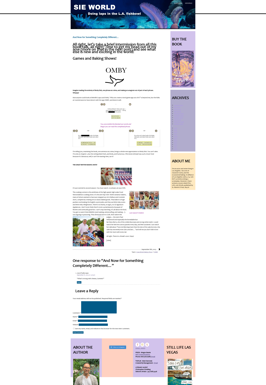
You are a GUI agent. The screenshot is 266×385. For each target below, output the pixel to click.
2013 (175, 143)
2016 (175, 136)
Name (75, 317)
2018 (175, 132)
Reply (79, 282)
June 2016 (177, 120)
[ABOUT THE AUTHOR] (86, 372)
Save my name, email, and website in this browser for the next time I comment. (102, 329)
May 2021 (177, 107)
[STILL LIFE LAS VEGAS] (180, 372)
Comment (77, 313)
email (153, 357)
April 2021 (177, 109)
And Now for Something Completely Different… (96, 37)
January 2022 (178, 105)
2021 (175, 130)
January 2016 (178, 124)
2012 (175, 145)
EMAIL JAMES (140, 348)
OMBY (156, 252)
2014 (175, 141)
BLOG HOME (178, 3)
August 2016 (178, 118)
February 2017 (179, 114)
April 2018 (177, 111)
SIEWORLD (188, 3)
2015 (175, 138)
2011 (175, 147)
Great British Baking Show (144, 252)
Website (75, 325)
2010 (175, 149)
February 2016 (179, 122)
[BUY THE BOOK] (183, 69)
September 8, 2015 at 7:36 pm (86, 275)
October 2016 (178, 116)
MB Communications (142, 355)
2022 (175, 128)
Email (75, 321)
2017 (175, 134)
